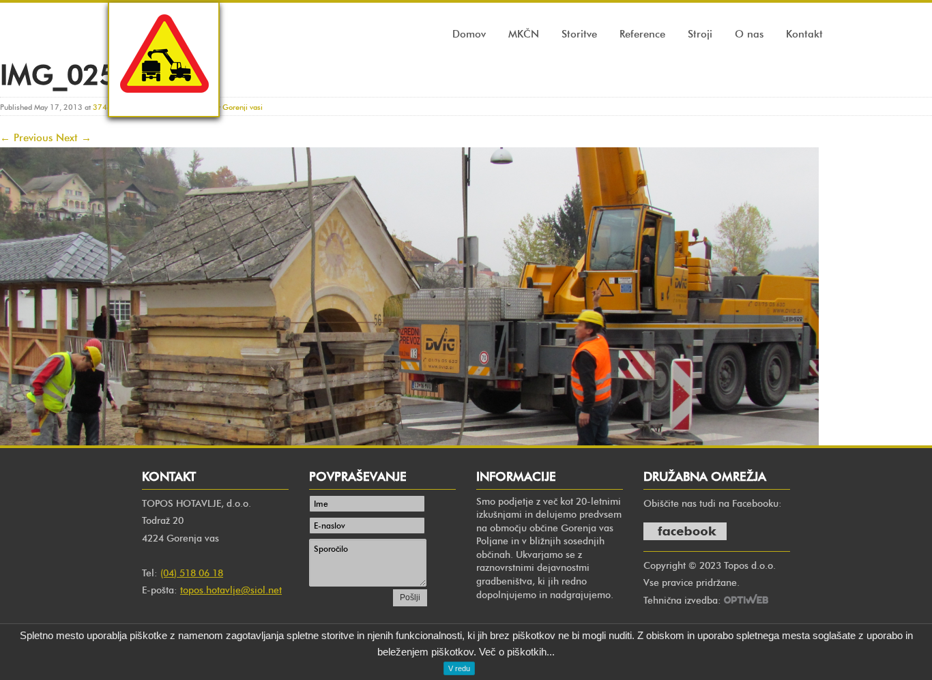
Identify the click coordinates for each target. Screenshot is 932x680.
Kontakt (804, 34)
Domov (469, 34)
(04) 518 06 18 (191, 573)
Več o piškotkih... (517, 651)
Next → (73, 138)
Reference (642, 34)
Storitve (579, 34)
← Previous (26, 138)
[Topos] (163, 105)
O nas (749, 34)
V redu (459, 668)
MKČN (523, 34)
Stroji (700, 34)
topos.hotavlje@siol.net (231, 590)
